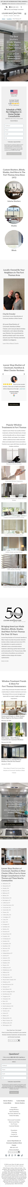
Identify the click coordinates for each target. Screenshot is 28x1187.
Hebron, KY (6, 950)
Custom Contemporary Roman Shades (14, 517)
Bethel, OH (6, 895)
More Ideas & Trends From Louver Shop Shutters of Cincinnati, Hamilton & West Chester (14, 770)
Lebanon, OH (6, 958)
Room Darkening (14, 1111)
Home (3, 18)
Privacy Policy (7, 149)
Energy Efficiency (14, 1109)
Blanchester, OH (7, 898)
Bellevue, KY (6, 893)
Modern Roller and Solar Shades (14, 552)
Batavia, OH (6, 890)
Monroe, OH (6, 974)
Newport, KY (6, 987)
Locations (9, 18)
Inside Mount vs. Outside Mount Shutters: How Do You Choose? (11, 760)
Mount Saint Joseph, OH (9, 979)
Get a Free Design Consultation (14, 824)
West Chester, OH (7, 1020)
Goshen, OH (6, 941)
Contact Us (14, 1134)
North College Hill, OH (9, 991)
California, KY (6, 902)
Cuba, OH (5, 919)
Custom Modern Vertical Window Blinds (14, 586)
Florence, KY (6, 931)
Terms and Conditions (16, 148)
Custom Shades (20, 1100)
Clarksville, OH (7, 910)
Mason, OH (6, 965)
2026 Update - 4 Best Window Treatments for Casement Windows (12, 738)
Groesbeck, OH (7, 943)
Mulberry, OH (6, 982)
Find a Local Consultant (14, 1120)
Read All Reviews (14, 404)
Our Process (14, 1124)
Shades (14, 226)
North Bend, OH (7, 989)
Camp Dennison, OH (8, 905)
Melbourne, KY (7, 967)
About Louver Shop (14, 1122)
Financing (14, 1132)
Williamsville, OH (7, 1023)
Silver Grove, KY (7, 1003)
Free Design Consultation (16, 3)
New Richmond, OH (8, 984)
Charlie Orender (9, 314)
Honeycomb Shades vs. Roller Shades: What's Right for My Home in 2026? (13, 717)
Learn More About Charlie (11, 343)
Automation (14, 1107)
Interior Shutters (14, 201)
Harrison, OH (6, 948)
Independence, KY (7, 953)
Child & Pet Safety (14, 1115)
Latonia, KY (6, 955)
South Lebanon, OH (8, 1006)
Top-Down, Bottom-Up (14, 1113)
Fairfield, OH (6, 926)
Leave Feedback (14, 1136)
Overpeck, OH (6, 999)
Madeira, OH (6, 962)
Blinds (14, 250)
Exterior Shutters (20, 1103)
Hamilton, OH (6, 946)
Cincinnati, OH (7, 907)
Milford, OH (6, 972)
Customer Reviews (14, 1126)
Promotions (14, 1130)
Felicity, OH (6, 929)
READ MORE (5, 661)
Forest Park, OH (7, 934)
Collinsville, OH (7, 914)
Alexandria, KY (7, 886)
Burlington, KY (6, 900)
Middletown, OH (7, 970)
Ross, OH (5, 1001)
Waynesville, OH (7, 1018)
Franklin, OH (6, 936)
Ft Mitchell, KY (7, 938)
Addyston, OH (6, 883)
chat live (21, 1057)
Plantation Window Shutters (14, 464)
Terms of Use (8, 1165)
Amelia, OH (6, 888)
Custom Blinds (7, 1103)
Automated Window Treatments (14, 481)
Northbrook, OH (7, 994)
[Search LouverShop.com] (19, 1040)
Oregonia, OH (6, 996)
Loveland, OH (6, 960)
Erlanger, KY (6, 924)
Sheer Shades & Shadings (14, 569)
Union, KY (5, 1013)
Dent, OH (5, 922)
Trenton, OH (6, 1011)
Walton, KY (6, 1015)
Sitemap (21, 1165)
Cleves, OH (6, 912)
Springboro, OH (7, 1008)
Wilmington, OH (7, 1025)
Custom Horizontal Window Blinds (14, 535)
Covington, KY (6, 917)
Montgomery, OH (7, 977)
